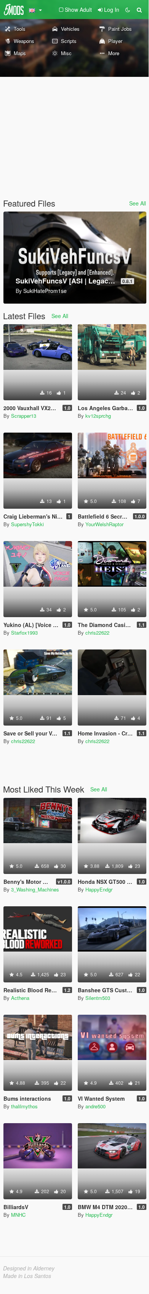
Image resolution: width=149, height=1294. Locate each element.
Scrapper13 (23, 415)
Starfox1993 (24, 632)
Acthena (20, 997)
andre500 (95, 1106)
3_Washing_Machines (35, 889)
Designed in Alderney (28, 1268)
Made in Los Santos (27, 1276)
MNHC (18, 1214)
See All (137, 203)
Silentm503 (97, 997)
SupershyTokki (27, 524)
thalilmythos (24, 1106)
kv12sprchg (98, 415)
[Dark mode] (127, 9)
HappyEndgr (98, 889)
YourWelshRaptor (104, 524)
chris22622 (97, 632)
